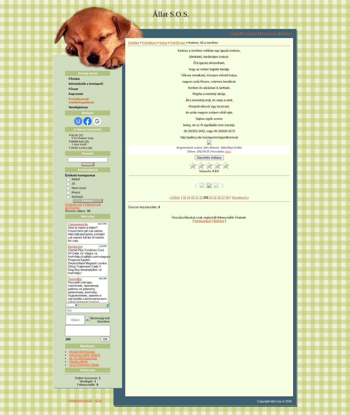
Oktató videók (78, 361)
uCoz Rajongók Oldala (84, 364)
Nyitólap (234, 33)
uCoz (98, 400)
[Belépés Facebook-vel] (87, 121)
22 (201, 197)
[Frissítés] (108, 304)
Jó (73, 183)
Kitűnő (76, 179)
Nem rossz (79, 188)
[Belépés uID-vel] (78, 121)
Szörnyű (77, 196)
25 (215, 197)
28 (227, 197)
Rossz (76, 192)
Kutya (163, 42)
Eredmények (73, 204)
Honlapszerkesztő (80, 400)
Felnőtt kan (76, 141)
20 (192, 197)
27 (223, 197)
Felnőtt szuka (78, 147)
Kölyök (73, 135)
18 (184, 197)
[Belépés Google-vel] (97, 121)
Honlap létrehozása (82, 351)
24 (210, 197)
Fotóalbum (149, 42)
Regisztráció (270, 33)
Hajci (228, 151)
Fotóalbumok (250, 33)
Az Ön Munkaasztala (83, 358)
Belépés (286, 33)
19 (188, 197)
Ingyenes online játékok (84, 354)
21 (197, 197)
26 (219, 197)
